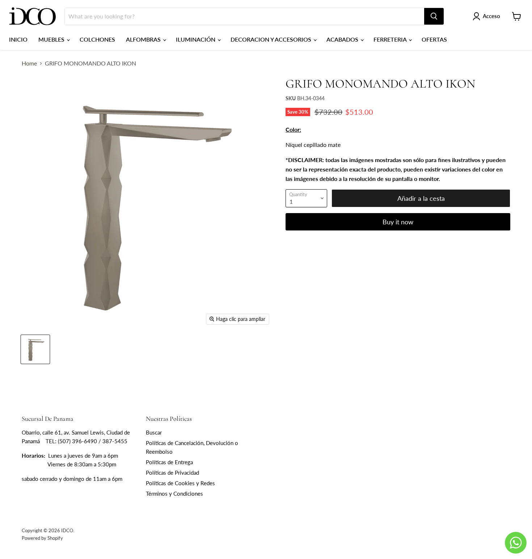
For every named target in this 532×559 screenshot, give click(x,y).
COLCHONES (97, 39)
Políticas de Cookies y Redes (180, 483)
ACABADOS (343, 39)
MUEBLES (52, 39)
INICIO (18, 39)
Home (29, 63)
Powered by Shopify (42, 538)
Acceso (491, 16)
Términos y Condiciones (174, 493)
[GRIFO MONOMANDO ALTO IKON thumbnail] (35, 349)
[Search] (434, 16)
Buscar (154, 432)
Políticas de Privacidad (172, 472)
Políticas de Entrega (169, 462)
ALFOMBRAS (144, 39)
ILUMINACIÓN (196, 39)
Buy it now (398, 222)
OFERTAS (434, 39)
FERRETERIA (390, 39)
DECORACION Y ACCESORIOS (272, 39)
